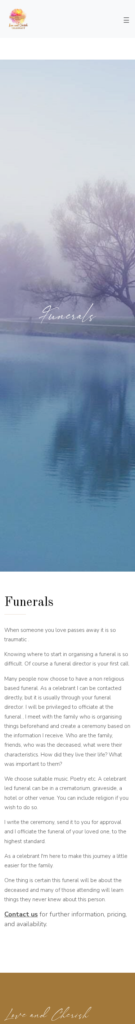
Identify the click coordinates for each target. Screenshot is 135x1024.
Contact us (21, 914)
